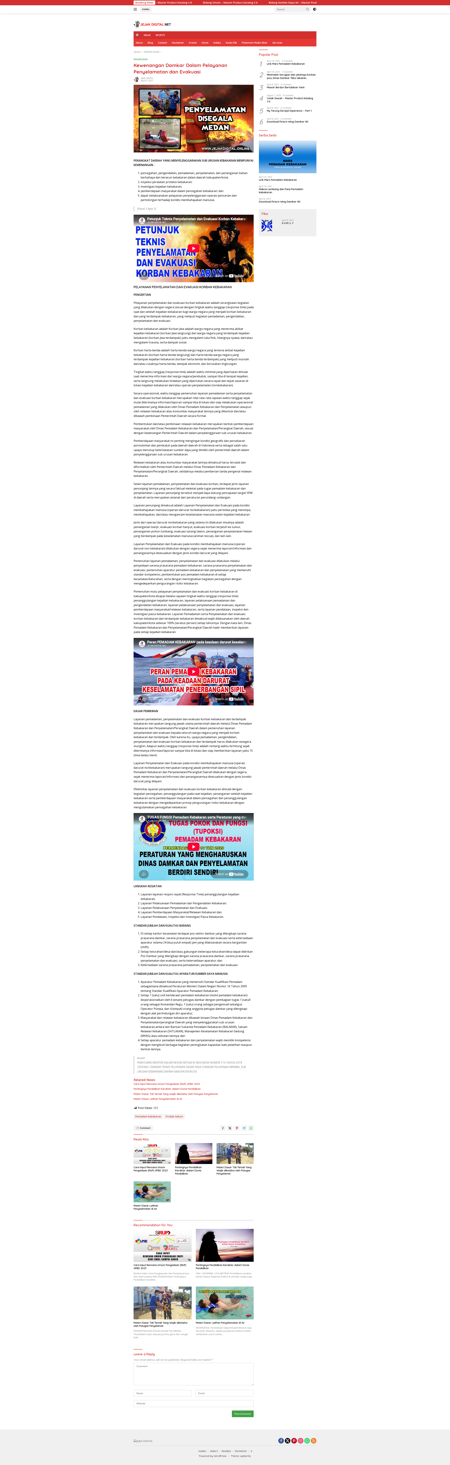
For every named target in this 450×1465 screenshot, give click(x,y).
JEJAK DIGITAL (147, 78)
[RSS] (313, 1441)
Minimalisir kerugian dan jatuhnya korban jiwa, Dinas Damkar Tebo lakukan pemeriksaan (291, 76)
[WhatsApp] (307, 1441)
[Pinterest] (294, 1441)
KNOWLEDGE (141, 59)
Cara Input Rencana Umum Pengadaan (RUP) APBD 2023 (167, 1084)
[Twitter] (287, 1441)
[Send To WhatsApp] (251, 1128)
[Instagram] (300, 1441)
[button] (307, 9)
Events (193, 42)
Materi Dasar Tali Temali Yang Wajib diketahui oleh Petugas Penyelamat (176, 1094)
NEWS (147, 35)
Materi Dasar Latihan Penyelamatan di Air (158, 1099)
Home (205, 42)
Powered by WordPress (213, 1456)
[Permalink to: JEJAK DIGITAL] (136, 79)
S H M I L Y (287, 223)
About (139, 42)
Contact (162, 42)
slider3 (214, 1451)
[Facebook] (281, 1441)
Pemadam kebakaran (148, 1116)
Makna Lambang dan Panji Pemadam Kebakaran (281, 191)
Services (277, 42)
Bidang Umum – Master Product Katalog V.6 (172, 2)
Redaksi (226, 1451)
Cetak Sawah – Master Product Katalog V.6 (290, 100)
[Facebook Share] (223, 1128)
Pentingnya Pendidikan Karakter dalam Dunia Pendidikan (167, 1088)
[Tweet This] (230, 1128)
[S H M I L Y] (267, 225)
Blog (150, 42)
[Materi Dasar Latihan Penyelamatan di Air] (152, 1191)
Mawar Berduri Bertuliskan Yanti (285, 87)
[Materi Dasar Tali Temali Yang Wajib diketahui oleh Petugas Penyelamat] (235, 1153)
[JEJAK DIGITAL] (153, 23)
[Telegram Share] (244, 1128)
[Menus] (136, 9)
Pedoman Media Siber (255, 42)
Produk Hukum (174, 1116)
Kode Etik (231, 42)
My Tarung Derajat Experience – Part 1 (289, 110)
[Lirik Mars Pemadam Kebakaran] (287, 156)
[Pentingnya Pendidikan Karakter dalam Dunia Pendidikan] (193, 1153)
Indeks (145, 9)
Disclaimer (178, 42)
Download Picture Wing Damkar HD (287, 121)
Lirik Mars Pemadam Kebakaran (286, 63)
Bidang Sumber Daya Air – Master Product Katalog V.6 (244, 2)
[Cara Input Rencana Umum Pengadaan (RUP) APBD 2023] (152, 1153)
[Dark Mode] (314, 9)
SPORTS (160, 35)
